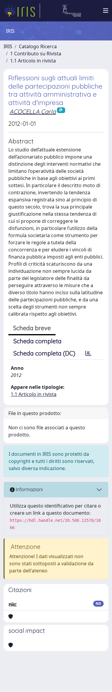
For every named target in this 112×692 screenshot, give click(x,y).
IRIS (8, 46)
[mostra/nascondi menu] (105, 11)
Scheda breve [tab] (32, 328)
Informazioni (29, 489)
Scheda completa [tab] (37, 341)
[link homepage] (22, 11)
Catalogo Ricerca (38, 46)
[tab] (88, 353)
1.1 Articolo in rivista (33, 60)
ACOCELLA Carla (33, 111)
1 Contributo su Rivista (35, 53)
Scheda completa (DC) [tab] (44, 353)
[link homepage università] (71, 11)
